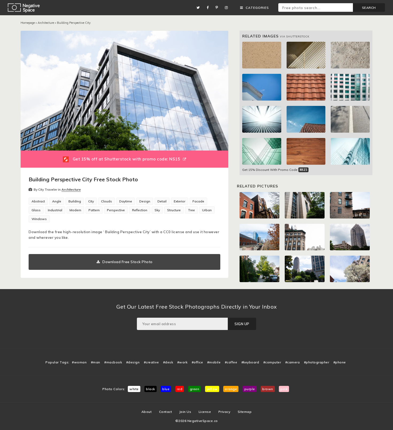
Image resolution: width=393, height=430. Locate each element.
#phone (339, 362)
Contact (165, 412)
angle (56, 201)
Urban (207, 210)
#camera (292, 362)
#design (133, 362)
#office (197, 362)
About (146, 412)
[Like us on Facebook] (209, 7)
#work (182, 362)
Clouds (106, 201)
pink (283, 389)
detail (162, 201)
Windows (39, 219)
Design (144, 201)
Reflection (139, 210)
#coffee (231, 362)
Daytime (125, 201)
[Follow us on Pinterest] (218, 7)
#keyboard (250, 362)
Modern (75, 210)
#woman (79, 362)
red (180, 389)
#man (95, 362)
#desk (168, 362)
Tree (191, 210)
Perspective (116, 210)
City (91, 201)
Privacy (224, 412)
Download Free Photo (127, 262)
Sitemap (245, 412)
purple (249, 389)
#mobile (214, 362)
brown (267, 389)
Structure (174, 210)
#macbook (113, 362)
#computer (272, 362)
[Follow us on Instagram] (228, 7)
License (205, 412)
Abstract (38, 201)
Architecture (46, 23)
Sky (157, 210)
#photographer (316, 362)
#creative (151, 362)
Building (74, 201)
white (134, 389)
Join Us (185, 412)
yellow (212, 389)
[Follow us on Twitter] (199, 7)
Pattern (94, 210)
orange (231, 389)
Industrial (55, 210)
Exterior (179, 201)
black (150, 389)
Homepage (28, 23)
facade (198, 201)
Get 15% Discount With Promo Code (274, 170)
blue (165, 389)
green (194, 389)
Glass (36, 210)
